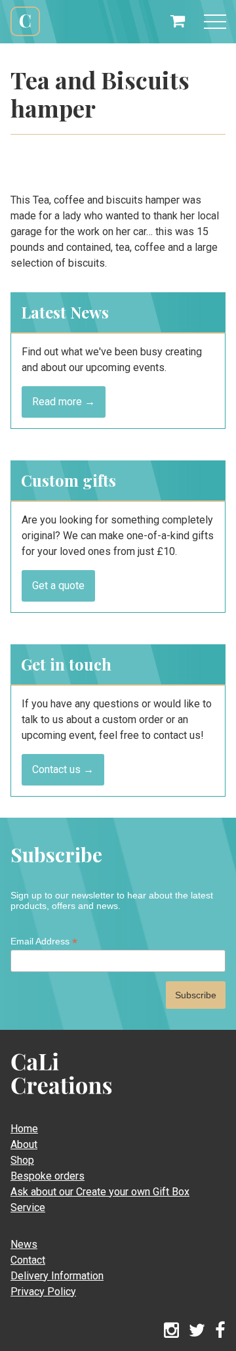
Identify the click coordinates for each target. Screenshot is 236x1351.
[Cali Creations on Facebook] (220, 1331)
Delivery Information (57, 1276)
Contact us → (63, 769)
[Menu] (215, 21)
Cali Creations (25, 34)
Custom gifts (68, 480)
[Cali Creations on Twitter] (197, 1331)
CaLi (47, 1098)
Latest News (65, 311)
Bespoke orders (47, 1176)
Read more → (63, 401)
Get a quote (58, 585)
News (23, 1244)
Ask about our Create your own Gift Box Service (99, 1199)
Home (24, 1128)
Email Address (43, 941)
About (23, 1144)
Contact (27, 1260)
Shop (22, 1160)
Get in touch (66, 664)
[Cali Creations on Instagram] (171, 1331)
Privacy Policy (43, 1291)
